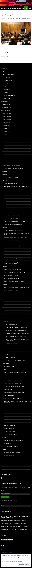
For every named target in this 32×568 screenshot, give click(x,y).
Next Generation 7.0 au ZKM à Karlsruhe (14, 272)
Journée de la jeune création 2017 (13, 269)
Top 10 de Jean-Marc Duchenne (12, 421)
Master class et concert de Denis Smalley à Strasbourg (14, 526)
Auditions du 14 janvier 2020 (11, 177)
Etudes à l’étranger (9, 455)
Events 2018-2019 (6, 122)
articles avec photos (9, 95)
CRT (5, 415)
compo (6, 86)
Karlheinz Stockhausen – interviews (14, 408)
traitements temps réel (10, 380)
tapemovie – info (10, 431)
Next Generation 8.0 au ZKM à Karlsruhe (14, 221)
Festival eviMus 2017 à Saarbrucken (13, 230)
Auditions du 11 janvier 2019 (11, 197)
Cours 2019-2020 (6, 107)
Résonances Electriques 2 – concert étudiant (16, 300)
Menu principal (30, 8)
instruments (7, 89)
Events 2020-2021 (6, 116)
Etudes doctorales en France (12, 452)
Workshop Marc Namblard (11, 159)
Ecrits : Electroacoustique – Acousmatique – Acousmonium (18, 340)
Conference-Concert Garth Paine (13, 243)
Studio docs (7, 443)
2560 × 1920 (12, 18)
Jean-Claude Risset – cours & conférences (15, 405)
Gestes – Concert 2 (11, 212)
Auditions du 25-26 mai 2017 (11, 275)
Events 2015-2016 (6, 131)
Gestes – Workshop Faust (12, 206)
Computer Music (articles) (11, 377)
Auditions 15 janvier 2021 (10, 461)
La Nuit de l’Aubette (9, 193)
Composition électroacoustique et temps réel (12, 8)
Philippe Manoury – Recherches (12, 383)
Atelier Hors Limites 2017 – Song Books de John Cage (16, 234)
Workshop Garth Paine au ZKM (12, 156)
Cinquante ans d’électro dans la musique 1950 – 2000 (18, 353)
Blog (3, 71)
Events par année (5, 110)
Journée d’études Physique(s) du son (14, 247)
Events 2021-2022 (6, 113)
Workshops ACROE (9, 366)
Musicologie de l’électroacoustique (14, 392)
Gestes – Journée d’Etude (12, 215)
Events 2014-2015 (6, 134)
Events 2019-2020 (6, 119)
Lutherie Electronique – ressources (15, 360)
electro (6, 83)
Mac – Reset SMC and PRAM (11, 446)
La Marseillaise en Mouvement (12, 165)
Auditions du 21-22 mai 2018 (11, 256)
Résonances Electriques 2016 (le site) (14, 281)
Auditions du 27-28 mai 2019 (11, 218)
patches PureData (8, 418)
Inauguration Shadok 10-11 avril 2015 (14, 303)
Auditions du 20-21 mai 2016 (11, 290)
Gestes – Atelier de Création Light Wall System (18, 203)
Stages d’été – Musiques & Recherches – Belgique (13, 520)
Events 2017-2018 (6, 125)
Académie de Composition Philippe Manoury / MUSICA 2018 (16, 187)
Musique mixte (8, 389)
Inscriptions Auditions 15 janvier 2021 (16, 465)
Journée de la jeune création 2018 (13, 259)
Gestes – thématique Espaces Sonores (14, 200)
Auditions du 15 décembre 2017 (12, 240)
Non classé (7, 98)
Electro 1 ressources (11, 324)
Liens (2, 468)
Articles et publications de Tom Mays (14, 386)
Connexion (3, 549)
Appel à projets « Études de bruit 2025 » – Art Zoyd (14, 529)
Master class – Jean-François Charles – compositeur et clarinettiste (14, 262)
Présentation (6, 104)
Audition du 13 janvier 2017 (11, 278)
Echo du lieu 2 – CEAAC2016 (11, 293)
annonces (7, 77)
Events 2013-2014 (6, 137)
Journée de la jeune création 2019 (13, 224)
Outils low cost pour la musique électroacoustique (13, 424)
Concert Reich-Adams (10, 250)
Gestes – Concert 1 (11, 209)
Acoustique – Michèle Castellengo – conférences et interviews (17, 402)
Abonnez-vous (5, 497)
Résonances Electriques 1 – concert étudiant (16, 312)
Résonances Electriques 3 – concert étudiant (16, 287)
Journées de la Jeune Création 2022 (13, 168)
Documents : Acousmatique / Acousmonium (17, 333)
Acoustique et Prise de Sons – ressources (16, 327)
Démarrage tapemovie (12, 434)
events (6, 92)
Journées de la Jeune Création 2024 (13, 147)
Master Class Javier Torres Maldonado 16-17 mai (17, 253)
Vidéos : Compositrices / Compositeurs (16, 336)
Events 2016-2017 (6, 128)
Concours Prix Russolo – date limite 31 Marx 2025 (13, 523)
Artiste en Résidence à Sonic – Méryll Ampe (15, 237)
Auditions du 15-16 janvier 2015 (12, 306)
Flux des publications (6, 552)
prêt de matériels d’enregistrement (13, 440)
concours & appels (9, 80)
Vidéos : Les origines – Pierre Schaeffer (16, 330)
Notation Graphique (11, 343)
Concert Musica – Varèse (10, 183)
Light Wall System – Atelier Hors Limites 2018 (15, 190)
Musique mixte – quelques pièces (14, 349)
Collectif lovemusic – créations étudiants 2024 (16, 150)
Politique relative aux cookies (16, 561)
